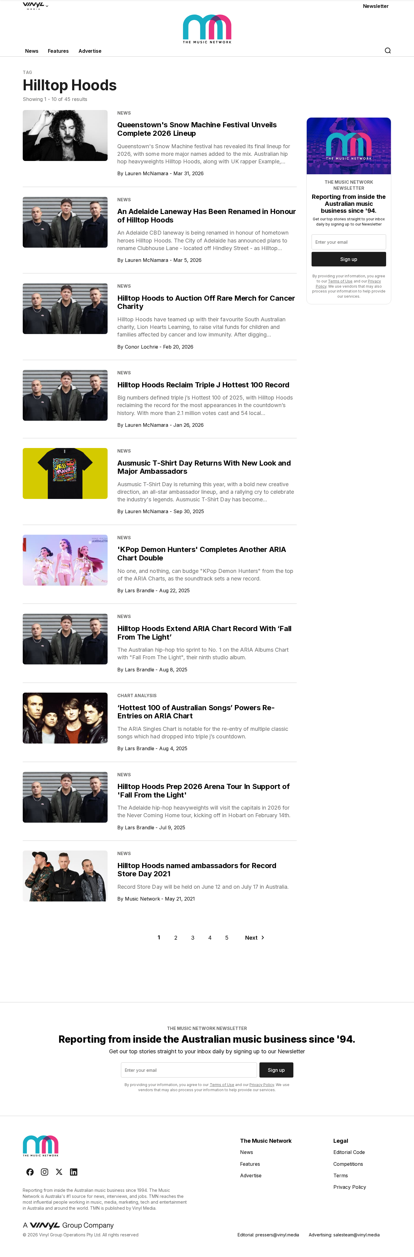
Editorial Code (349, 1152)
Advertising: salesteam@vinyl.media (344, 1234)
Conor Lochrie (141, 347)
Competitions (348, 1164)
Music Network (142, 899)
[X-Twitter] (59, 1172)
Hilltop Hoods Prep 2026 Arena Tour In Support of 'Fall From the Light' (203, 790)
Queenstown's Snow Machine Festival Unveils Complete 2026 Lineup (197, 129)
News (31, 51)
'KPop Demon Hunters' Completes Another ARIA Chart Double (201, 553)
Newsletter (376, 6)
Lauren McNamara (147, 173)
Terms (340, 1175)
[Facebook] (30, 1172)
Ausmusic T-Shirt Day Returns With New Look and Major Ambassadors (204, 467)
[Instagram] (44, 1172)
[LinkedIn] (73, 1172)
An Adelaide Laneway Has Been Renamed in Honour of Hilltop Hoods (206, 215)
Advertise (90, 51)
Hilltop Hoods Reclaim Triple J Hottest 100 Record (203, 384)
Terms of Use (340, 281)
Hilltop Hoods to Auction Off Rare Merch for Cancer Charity (206, 302)
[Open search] (387, 51)
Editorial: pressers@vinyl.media (268, 1234)
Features (58, 51)
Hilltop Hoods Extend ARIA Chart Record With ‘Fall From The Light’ (204, 632)
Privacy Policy (261, 1084)
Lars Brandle (139, 590)
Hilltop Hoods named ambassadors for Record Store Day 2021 (196, 869)
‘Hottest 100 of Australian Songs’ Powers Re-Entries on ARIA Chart (196, 711)
